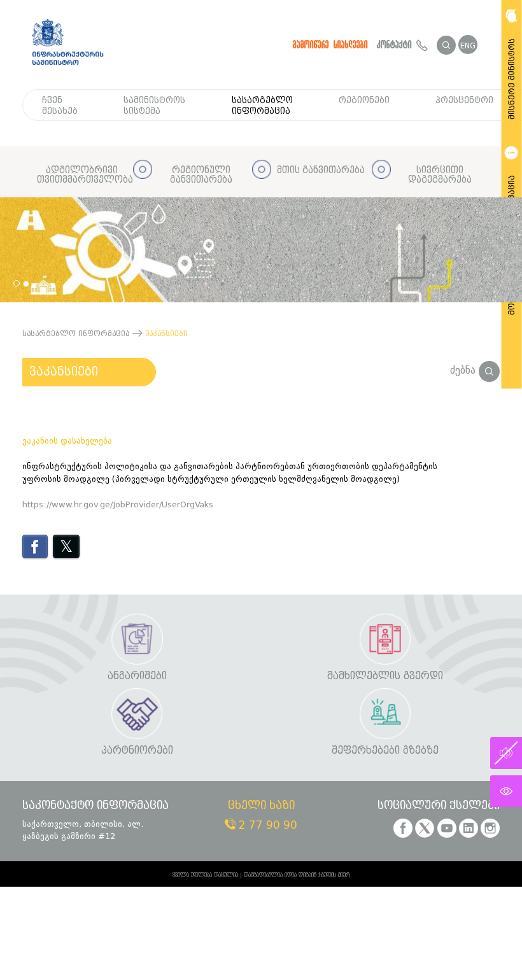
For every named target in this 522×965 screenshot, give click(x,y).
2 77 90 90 (266, 825)
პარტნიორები (137, 750)
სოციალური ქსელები (438, 806)
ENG (468, 45)
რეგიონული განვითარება (201, 175)
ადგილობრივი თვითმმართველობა (82, 175)
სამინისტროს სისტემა (154, 105)
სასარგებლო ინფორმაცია (262, 105)
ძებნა (464, 370)
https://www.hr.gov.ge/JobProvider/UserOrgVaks (117, 504)
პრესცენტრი (464, 100)
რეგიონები (364, 100)
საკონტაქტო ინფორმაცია (95, 806)
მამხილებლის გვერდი (385, 676)
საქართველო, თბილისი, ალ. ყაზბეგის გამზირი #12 (82, 830)
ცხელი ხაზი (261, 806)
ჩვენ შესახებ (60, 105)
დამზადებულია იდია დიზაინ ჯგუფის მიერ (297, 875)
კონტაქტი (396, 44)
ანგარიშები (137, 676)
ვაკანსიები (63, 372)
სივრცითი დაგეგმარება (440, 175)
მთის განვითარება (321, 170)
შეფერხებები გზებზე (385, 750)
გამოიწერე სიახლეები (330, 44)
